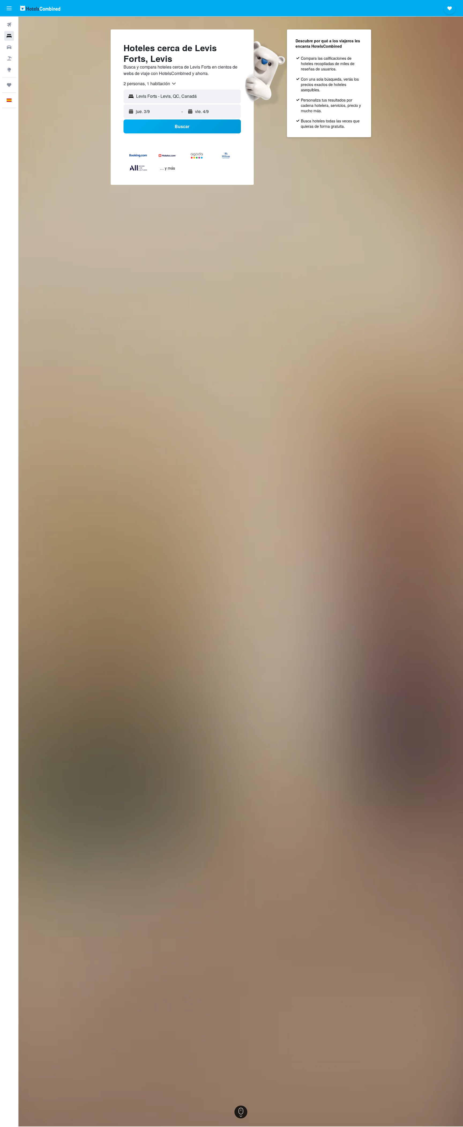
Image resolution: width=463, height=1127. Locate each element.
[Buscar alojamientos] (9, 36)
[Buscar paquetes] (9, 58)
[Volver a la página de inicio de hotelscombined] (40, 8)
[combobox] (150, 83)
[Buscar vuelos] (9, 24)
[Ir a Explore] (9, 69)
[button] (9, 8)
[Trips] (9, 85)
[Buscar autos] (9, 47)
